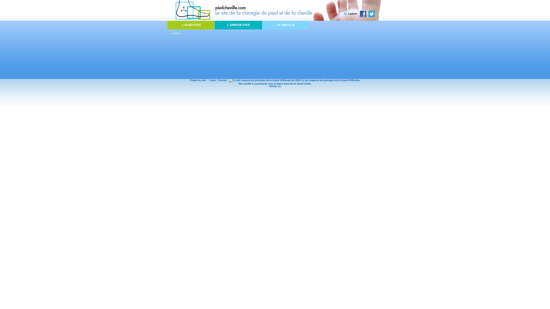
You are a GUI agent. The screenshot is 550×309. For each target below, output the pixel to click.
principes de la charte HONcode (341, 80)
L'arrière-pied (238, 25)
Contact (222, 80)
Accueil (175, 33)
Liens (212, 80)
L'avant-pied (191, 25)
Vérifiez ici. (275, 86)
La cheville (286, 25)
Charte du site (198, 80)
